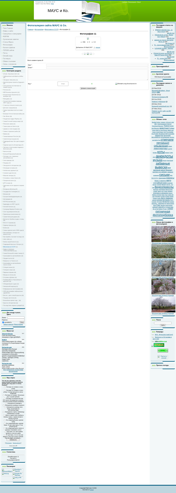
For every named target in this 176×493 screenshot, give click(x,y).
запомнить (8, 322)
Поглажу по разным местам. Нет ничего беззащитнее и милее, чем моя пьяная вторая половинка (13, 400)
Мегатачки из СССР (9, 247)
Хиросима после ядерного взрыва (13, 185)
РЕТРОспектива (8, 201)
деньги (170, 193)
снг (165, 132)
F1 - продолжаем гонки (162, 45)
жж (153, 140)
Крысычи (6, 151)
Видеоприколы (164, 187)
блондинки (162, 189)
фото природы (167, 198)
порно (154, 130)
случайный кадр (160, 183)
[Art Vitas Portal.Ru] (18, 480)
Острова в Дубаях (8, 277)
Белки (5, 227)
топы (165, 191)
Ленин (170, 146)
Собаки (171, 128)
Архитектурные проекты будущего (13, 82)
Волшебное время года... (10, 300)
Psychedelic (169, 132)
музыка (157, 160)
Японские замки (8, 124)
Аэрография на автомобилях (12, 256)
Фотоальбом (39, 29)
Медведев (165, 202)
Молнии (5, 194)
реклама (157, 196)
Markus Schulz (156, 194)
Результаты (9, 443)
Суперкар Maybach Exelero (11, 209)
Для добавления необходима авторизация (13, 370)
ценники (159, 200)
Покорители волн (8, 180)
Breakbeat (162, 133)
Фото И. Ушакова (8, 222)
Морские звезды (8, 175)
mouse (98, 47)
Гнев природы (7, 160)
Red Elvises (163, 130)
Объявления (161, 146)
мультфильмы (165, 137)
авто (168, 180)
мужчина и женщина (160, 193)
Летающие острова (9, 168)
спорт (155, 191)
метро (154, 184)
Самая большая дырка (10, 216)
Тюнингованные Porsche (10, 136)
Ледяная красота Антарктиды (12, 145)
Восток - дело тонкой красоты (12, 295)
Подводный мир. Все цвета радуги (13, 141)
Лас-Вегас (6, 116)
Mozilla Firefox (156, 122)
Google (163, 196)
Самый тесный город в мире (12, 121)
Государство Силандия (10, 191)
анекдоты (164, 156)
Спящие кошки (7, 267)
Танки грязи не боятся (10, 126)
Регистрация (18, 324)
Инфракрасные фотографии (11, 289)
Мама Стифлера (160, 181)
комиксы (170, 178)
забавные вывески (162, 165)
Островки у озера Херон (10, 178)
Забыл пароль (8, 324)
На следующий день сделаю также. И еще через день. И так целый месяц (13, 425)
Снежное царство (8, 173)
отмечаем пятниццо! (164, 141)
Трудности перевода (159, 97)
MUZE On (170, 33)
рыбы (159, 198)
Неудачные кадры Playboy (11, 119)
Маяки (5, 134)
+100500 (170, 209)
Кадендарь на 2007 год (10, 204)
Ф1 (165, 203)
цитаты (172, 137)
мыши (164, 184)
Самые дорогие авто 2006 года (12, 230)
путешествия (169, 207)
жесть (158, 130)
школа (154, 200)
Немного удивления (158, 101)
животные (164, 128)
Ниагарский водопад (9, 286)
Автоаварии (6, 199)
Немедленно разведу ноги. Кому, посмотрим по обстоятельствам (14, 408)
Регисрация (132, 2)
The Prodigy (155, 133)
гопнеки (159, 184)
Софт (171, 152)
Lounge (170, 148)
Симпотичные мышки (9, 139)
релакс (155, 152)
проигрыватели (162, 124)
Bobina (160, 209)
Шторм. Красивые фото (10, 74)
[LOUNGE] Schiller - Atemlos (164, 48)
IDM (166, 133)
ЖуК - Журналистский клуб (164, 334)
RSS (52, 3)
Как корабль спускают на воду (12, 236)
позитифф (171, 133)
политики (170, 183)
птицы (167, 196)
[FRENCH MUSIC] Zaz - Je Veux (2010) (164, 30)
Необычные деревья (9, 170)
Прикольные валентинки (10, 214)
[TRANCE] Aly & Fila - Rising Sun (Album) (164, 36)
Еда (159, 140)
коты (161, 152)
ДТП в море (6, 183)
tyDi (162, 191)
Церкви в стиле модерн (10, 129)
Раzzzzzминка (169, 47)
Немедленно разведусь (14, 403)
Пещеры (5, 163)
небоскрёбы (169, 205)
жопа (156, 140)
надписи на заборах (160, 172)
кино (159, 191)
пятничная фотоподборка (163, 213)
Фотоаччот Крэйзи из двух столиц (13, 219)
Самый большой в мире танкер (12, 253)
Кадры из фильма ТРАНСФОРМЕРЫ (8, 249)
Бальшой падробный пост (161, 106)
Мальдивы (6, 98)
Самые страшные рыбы (10, 131)
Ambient (170, 191)
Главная (30, 29)
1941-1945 (6, 239)
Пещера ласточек (8, 298)
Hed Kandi (170, 160)
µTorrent (168, 122)
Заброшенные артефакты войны (13, 76)
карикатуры (159, 135)
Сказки (172, 201)
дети (154, 157)
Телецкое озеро (8, 270)
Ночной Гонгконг (8, 206)
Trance (167, 126)
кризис (167, 152)
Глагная (124, 2)
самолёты (161, 207)
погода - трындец (158, 203)
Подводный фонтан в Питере (12, 244)
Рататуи (5, 89)
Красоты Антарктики (9, 303)
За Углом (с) (170, 43)
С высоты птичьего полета (11, 105)
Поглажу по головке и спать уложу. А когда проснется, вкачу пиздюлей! (13, 392)
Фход (139, 2)
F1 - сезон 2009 (162, 58)
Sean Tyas (164, 194)
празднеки (162, 178)
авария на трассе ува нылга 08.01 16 (163, 41)
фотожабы (166, 200)
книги (160, 201)
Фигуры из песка (8, 275)
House (165, 160)
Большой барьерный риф (11, 154)
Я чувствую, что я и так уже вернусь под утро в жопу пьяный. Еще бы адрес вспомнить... (13, 436)
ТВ (158, 201)
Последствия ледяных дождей (12, 305)
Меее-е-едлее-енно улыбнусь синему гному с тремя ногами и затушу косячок (13, 416)
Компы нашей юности (9, 241)
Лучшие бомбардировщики (11, 196)
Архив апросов (16, 443)
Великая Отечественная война (12, 113)
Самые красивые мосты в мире (13, 110)
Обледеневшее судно (10, 284)
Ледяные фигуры (8, 225)
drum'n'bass (159, 132)
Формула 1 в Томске (9, 261)
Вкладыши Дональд (9, 189)
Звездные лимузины (9, 80)
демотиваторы (160, 148)
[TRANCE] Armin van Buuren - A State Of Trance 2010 (163, 54)
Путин (165, 209)
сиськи (164, 175)
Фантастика (169, 189)
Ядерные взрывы (8, 272)
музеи (163, 205)
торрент (163, 122)
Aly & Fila (155, 209)
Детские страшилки (9, 107)
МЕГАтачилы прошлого (10, 92)
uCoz (92, 490)
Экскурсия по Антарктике (11, 165)
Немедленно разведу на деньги (14, 405)
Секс (158, 205)
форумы (155, 189)
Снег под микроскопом (10, 211)
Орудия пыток (7, 258)
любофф (155, 207)
